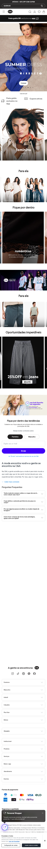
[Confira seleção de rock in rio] (23, 290)
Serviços (6, 756)
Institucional (7, 741)
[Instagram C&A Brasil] (12, 673)
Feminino (15, 437)
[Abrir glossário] (26, 731)
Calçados (7, 705)
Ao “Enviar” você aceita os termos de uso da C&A (24, 456)
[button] (30, 11)
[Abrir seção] (27, 682)
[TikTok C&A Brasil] (18, 673)
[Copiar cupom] (41, 5)
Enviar (23, 451)
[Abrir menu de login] (34, 11)
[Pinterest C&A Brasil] (23, 673)
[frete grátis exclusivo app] (23, 21)
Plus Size (6, 712)
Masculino (31, 437)
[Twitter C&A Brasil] (29, 673)
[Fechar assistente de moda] (43, 813)
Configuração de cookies (10, 845)
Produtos (6, 749)
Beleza (6, 720)
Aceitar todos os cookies (31, 845)
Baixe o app (7, 764)
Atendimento (8, 771)
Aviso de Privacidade (14, 841)
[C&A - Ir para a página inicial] (10, 12)
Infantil (6, 697)
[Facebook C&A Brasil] (34, 673)
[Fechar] (45, 840)
